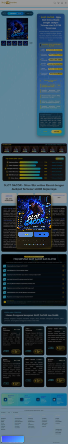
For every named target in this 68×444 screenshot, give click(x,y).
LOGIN (26, 234)
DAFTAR (41, 234)
